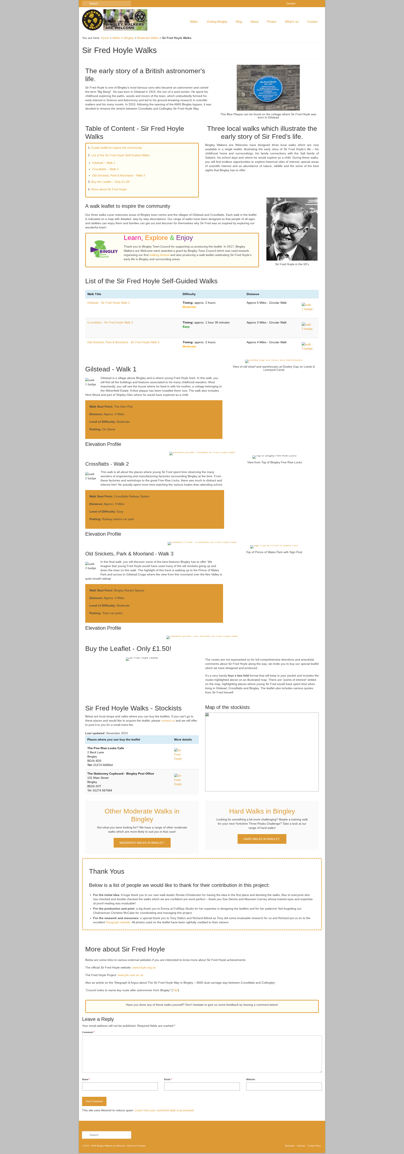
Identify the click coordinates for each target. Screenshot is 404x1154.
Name (86, 1079)
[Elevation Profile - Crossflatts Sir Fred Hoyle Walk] (202, 543)
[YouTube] (319, 3)
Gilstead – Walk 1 (103, 162)
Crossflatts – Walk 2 (105, 169)
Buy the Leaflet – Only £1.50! (110, 181)
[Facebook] (301, 3)
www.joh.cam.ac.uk (130, 975)
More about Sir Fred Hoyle (109, 189)
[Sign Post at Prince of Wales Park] (274, 547)
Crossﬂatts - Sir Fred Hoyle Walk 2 (110, 322)
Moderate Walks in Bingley (142, 842)
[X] (307, 3)
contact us (168, 720)
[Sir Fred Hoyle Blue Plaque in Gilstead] (268, 88)
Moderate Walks (148, 38)
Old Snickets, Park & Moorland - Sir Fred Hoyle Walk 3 (123, 342)
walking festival (159, 255)
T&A (175, 990)
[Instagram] (313, 3)
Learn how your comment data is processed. (164, 1110)
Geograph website (118, 922)
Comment (88, 1032)
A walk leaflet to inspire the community (116, 147)
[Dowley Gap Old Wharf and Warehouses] (274, 361)
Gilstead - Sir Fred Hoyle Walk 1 (108, 302)
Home (105, 38)
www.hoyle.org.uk (144, 967)
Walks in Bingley (123, 38)
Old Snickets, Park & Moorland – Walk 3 (118, 175)
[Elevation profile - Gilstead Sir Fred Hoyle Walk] (202, 453)
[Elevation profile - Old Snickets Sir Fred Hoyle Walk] (202, 637)
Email (168, 1079)
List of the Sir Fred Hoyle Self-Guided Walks (120, 155)
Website (250, 1079)
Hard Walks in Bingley (261, 839)
